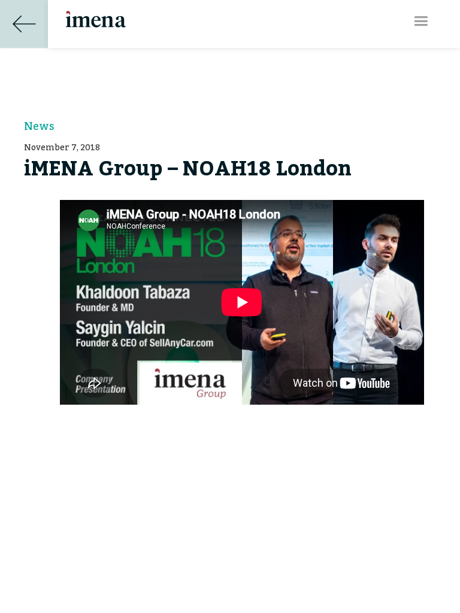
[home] (96, 14)
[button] (421, 21)
